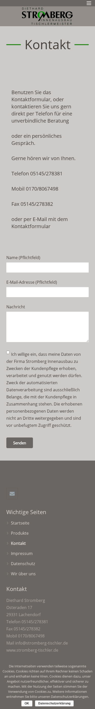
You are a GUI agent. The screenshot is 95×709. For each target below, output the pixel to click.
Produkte (20, 533)
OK (27, 703)
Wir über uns (23, 574)
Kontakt (18, 543)
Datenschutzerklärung (54, 703)
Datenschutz (23, 563)
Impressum (22, 553)
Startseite (20, 523)
